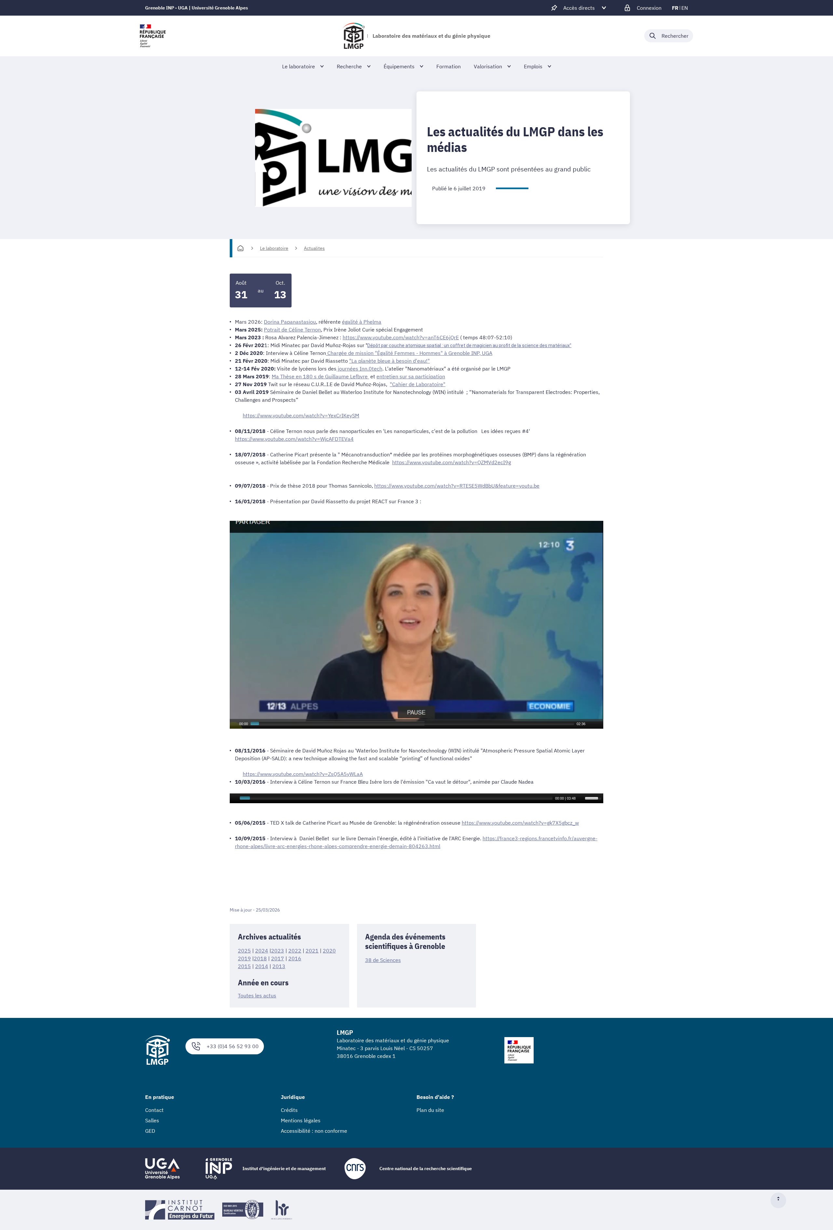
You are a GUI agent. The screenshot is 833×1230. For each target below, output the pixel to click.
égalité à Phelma (361, 321)
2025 (244, 950)
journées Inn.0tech (359, 368)
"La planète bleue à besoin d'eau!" (389, 361)
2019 (244, 958)
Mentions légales (301, 1120)
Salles (152, 1120)
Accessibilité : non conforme (314, 1131)
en (684, 8)
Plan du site (430, 1110)
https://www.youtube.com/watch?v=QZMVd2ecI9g (451, 462)
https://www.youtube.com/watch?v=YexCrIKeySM (301, 415)
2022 (294, 950)
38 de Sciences (383, 960)
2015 (244, 966)
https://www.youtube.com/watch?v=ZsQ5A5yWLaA (303, 774)
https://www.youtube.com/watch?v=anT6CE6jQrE (401, 337)
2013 (278, 966)
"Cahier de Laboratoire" (417, 384)
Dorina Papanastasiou (290, 321)
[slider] (594, 797)
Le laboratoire (274, 248)
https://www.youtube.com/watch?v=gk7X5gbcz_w (520, 822)
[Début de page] (781, 1200)
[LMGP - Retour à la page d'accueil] (354, 36)
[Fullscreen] (599, 723)
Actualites (314, 248)
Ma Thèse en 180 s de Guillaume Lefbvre (320, 376)
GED (150, 1131)
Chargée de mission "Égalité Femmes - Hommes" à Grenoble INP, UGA (409, 353)
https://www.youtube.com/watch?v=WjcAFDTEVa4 (294, 439)
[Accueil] (240, 248)
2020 (329, 950)
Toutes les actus (257, 995)
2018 (260, 958)
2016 (294, 958)
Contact (154, 1110)
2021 (312, 950)
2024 (261, 950)
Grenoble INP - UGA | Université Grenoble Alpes (196, 8)
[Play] (234, 723)
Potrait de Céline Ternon (292, 329)
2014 (261, 966)
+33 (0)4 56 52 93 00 (233, 1046)
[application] (416, 625)
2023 (277, 950)
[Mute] (590, 723)
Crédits (289, 1110)
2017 (277, 958)
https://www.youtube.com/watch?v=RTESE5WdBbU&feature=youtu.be (456, 485)
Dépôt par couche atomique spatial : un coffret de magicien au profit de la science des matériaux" (469, 345)
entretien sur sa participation (410, 376)
